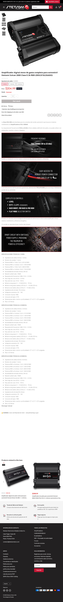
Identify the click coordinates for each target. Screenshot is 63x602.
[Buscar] (51, 7)
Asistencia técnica (8, 559)
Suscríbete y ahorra (53, 1)
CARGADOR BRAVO (39, 533)
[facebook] (49, 115)
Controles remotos (39, 543)
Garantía (5, 556)
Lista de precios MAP (9, 574)
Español (6, 583)
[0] (59, 7)
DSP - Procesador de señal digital (43, 538)
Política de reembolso (9, 566)
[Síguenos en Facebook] (4, 590)
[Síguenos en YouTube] (10, 590)
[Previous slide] (3, 481)
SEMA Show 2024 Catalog (10, 576)
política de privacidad (9, 569)
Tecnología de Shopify (8, 597)
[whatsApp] (57, 115)
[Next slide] (59, 481)
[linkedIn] (54, 115)
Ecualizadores (38, 536)
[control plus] (16, 96)
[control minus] (9, 96)
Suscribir (38, 570)
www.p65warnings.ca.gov (32, 412)
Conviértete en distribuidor (10, 561)
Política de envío (7, 564)
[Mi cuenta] (56, 7)
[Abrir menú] (4, 7)
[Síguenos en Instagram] (7, 590)
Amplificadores (38, 531)
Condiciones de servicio (9, 571)
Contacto (5, 554)
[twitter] (51, 115)
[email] (60, 115)
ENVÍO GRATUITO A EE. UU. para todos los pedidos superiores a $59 (21, 1)
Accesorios (37, 546)
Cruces (36, 541)
